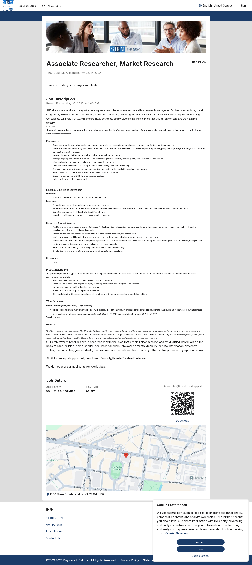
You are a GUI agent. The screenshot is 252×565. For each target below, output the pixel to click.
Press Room (54, 531)
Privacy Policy (129, 560)
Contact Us (53, 538)
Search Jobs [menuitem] (27, 5)
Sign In (244, 5)
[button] (126, 458)
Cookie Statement (176, 533)
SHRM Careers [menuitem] (51, 5)
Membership (54, 524)
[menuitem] (8, 5)
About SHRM (54, 517)
